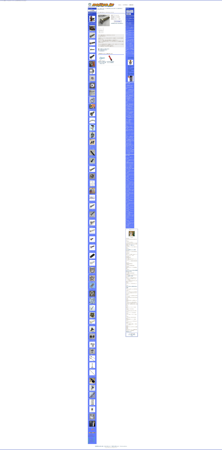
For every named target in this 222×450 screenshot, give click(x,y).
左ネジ (90, 172)
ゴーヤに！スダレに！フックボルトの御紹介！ (130, 43)
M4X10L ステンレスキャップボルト (130, 197)
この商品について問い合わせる (104, 48)
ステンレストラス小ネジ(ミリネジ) (92, 219)
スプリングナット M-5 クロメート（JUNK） (130, 148)
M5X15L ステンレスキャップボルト (130, 226)
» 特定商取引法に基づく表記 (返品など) (117, 23)
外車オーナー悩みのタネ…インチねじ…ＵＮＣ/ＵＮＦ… (92, 23)
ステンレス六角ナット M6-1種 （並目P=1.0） (130, 167)
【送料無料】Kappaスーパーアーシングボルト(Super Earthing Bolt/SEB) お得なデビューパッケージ (130, 91)
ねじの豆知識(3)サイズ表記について (130, 35)
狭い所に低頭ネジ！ (92, 89)
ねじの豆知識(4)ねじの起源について (130, 38)
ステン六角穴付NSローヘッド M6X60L (130, 213)
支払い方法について (107, 446)
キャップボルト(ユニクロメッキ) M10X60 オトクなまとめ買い (130, 160)
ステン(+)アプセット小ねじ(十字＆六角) (92, 227)
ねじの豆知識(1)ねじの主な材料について (130, 31)
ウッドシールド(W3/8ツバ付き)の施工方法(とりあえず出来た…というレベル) (130, 40)
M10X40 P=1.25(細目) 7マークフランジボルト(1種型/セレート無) (102, 62)
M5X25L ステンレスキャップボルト (130, 178)
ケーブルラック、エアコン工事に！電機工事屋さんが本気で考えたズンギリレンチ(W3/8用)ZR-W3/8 (130, 105)
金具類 (90, 96)
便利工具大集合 (91, 124)
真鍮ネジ (90, 311)
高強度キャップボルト (92, 103)
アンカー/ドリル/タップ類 (93, 194)
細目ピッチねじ (91, 31)
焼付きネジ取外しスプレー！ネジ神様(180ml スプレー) (130, 117)
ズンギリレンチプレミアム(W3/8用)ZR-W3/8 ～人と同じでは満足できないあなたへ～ (130, 109)
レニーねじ (90, 318)
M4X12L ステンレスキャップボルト (130, 199)
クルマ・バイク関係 (131, 68)
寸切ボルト (90, 368)
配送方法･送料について (115, 446)
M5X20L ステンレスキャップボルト (130, 211)
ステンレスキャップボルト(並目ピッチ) (92, 165)
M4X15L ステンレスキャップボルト (130, 207)
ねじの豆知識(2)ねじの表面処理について (130, 33)
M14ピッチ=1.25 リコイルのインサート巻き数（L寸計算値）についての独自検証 (130, 49)
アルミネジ (90, 46)
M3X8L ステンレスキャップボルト (130, 180)
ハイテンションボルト (92, 138)
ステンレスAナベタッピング (92, 235)
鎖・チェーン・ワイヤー (92, 391)
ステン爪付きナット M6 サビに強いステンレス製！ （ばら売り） (130, 190)
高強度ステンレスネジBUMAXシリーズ (92, 110)
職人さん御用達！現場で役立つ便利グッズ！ (131, 74)
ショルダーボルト (91, 304)
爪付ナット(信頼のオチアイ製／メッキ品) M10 (130, 137)
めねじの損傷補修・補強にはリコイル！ (130, 19)
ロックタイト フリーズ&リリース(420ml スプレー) (130, 115)
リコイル (90, 15)
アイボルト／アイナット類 (92, 290)
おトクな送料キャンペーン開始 (131, 249)
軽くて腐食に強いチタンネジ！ (130, 21)
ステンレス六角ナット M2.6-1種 (130, 158)
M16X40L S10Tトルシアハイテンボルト (130, 188)
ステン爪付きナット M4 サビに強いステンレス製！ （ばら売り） (130, 215)
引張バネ (90, 405)
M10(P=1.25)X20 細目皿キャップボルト (130, 169)
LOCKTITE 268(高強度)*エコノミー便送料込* (130, 112)
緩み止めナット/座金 (92, 67)
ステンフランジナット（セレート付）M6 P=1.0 (130, 164)
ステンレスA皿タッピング (92, 243)
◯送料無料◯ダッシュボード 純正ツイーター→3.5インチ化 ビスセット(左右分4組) (130, 100)
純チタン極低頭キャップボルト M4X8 (130, 120)
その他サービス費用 (92, 420)
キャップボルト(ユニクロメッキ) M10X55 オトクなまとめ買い (130, 175)
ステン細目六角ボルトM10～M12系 (110, 8)
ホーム (98, 8)
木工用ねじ (90, 131)
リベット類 (90, 354)
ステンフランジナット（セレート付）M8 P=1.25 (130, 182)
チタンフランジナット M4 (130, 219)
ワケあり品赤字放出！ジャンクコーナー (131, 58)
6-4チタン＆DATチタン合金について (130, 25)
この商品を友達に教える (103, 49)
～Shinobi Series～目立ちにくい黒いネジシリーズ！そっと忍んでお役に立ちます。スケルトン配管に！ (92, 147)
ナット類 (90, 74)
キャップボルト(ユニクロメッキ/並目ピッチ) (92, 157)
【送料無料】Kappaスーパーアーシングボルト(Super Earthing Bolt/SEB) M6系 (130, 87)
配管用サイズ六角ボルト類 (92, 274)
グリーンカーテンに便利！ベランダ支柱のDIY (129, 45)
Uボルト (90, 266)
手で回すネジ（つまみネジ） (92, 377)
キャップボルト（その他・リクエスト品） (92, 325)
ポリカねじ (90, 259)
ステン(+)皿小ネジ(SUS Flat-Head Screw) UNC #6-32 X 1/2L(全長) (130, 193)
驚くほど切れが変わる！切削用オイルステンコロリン (130, 130)
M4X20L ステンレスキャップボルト (130, 209)
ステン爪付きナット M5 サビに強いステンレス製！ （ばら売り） (130, 184)
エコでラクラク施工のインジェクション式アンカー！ (130, 28)
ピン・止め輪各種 (91, 297)
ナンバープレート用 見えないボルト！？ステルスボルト (130, 134)
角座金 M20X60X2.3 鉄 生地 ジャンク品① (130, 141)
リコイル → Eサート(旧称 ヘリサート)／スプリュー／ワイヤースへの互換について (130, 53)
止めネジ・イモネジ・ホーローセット (92, 252)
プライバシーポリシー (123, 446)
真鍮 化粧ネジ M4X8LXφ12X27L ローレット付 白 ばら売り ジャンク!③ (130, 124)
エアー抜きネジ (91, 348)
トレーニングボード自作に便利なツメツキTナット (131, 66)
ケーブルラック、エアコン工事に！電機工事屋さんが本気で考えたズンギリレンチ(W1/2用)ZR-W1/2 (130, 96)
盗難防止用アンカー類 (92, 60)
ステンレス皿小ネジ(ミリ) (92, 210)
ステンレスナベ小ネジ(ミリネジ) (92, 202)
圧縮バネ (90, 398)
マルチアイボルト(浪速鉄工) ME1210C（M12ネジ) (130, 150)
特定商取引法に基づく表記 (99, 446)
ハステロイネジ (91, 384)
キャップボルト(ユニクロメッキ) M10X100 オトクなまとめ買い (130, 223)
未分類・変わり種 (91, 427)
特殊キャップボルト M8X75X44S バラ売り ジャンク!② (130, 127)
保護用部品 (90, 332)
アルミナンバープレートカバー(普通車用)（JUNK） (130, 139)
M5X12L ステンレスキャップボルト (130, 221)
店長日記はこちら (129, 331)
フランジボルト (91, 53)
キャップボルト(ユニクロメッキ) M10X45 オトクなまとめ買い (130, 203)
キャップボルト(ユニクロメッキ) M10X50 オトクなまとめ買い (130, 171)
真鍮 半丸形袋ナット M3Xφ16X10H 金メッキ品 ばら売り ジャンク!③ (130, 145)
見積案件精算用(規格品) (130, 162)
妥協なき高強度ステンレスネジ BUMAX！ (130, 23)
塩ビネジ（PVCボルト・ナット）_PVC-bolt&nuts (92, 340)
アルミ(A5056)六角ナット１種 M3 (130, 201)
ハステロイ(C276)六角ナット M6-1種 (130, 152)
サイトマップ (128, 17)
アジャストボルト (91, 361)
